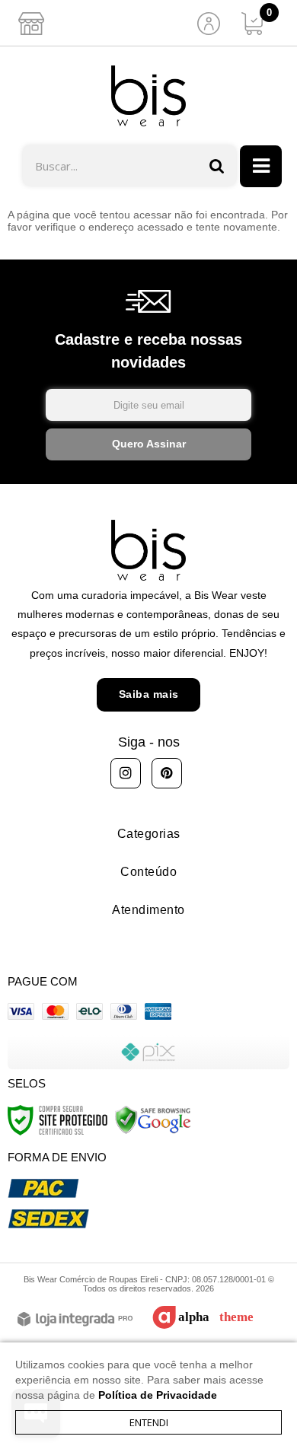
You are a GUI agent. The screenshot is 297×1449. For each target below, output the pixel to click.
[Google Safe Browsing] (153, 1119)
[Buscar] (217, 165)
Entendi (148, 1422)
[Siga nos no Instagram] (125, 773)
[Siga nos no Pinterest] (167, 773)
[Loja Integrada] (75, 1320)
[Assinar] (148, 444)
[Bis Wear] (148, 95)
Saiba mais (149, 694)
